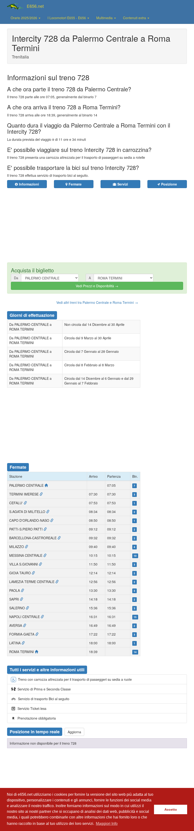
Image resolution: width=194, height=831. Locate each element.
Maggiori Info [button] (107, 824)
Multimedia (105, 17)
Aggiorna (74, 731)
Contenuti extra (135, 17)
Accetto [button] (170, 809)
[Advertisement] (102, 222)
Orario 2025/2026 (24, 17)
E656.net (35, 6)
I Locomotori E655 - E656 (67, 17)
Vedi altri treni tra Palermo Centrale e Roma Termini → (97, 302)
